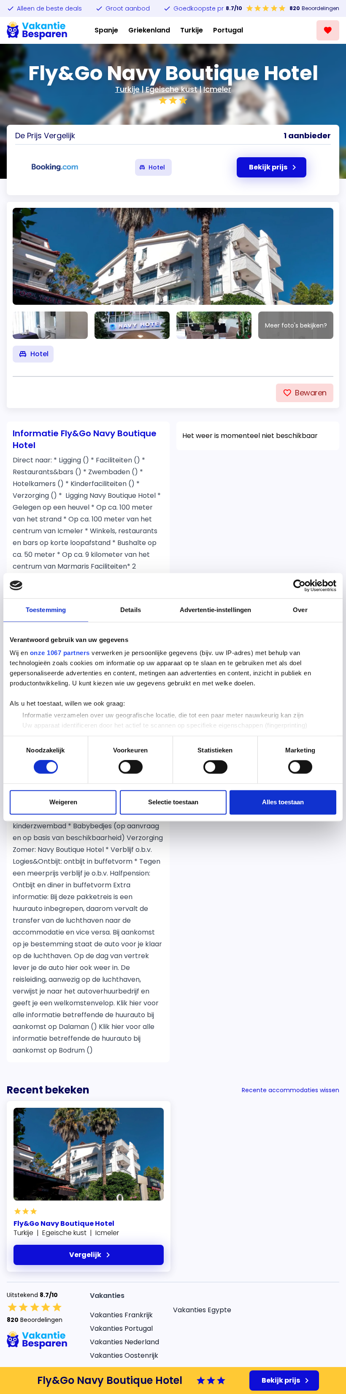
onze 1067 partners (60, 652)
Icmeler (217, 89)
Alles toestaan (283, 802)
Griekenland (149, 30)
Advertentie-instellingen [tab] (215, 609)
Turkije (191, 30)
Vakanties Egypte (202, 1310)
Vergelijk (85, 1255)
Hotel (157, 167)
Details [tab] (130, 609)
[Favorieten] (327, 30)
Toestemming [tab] (46, 609)
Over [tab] (300, 609)
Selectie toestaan (173, 802)
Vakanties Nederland (124, 1342)
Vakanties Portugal (121, 1328)
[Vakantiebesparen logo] (37, 30)
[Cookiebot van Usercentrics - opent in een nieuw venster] (299, 585)
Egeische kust (171, 89)
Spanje (106, 30)
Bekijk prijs (281, 1380)
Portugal (228, 30)
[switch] (131, 767)
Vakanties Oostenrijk (124, 1355)
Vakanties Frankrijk (121, 1315)
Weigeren (63, 802)
